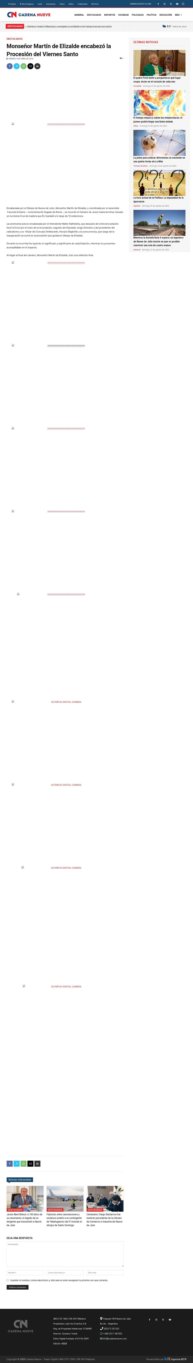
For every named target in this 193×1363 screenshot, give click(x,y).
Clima (135, 126)
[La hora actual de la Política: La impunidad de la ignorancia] (159, 183)
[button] (183, 4)
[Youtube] (177, 4)
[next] (129, 26)
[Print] (37, 66)
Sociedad (137, 86)
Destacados (14, 39)
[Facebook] (158, 4)
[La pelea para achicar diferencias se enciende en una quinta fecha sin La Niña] (159, 143)
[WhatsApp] (24, 66)
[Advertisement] (65, 95)
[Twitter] (171, 4)
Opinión (136, 206)
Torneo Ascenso (140, 166)
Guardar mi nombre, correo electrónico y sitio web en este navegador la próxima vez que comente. (59, 1280)
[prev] (124, 26)
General (136, 250)
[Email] (30, 66)
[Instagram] (164, 4)
